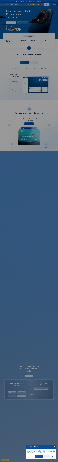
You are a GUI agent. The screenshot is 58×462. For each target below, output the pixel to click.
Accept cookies (39, 456)
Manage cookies (52, 456)
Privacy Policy (43, 452)
